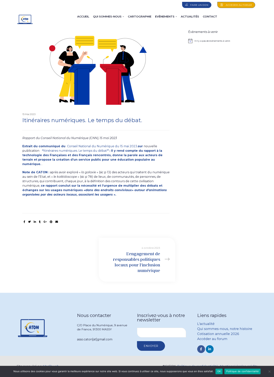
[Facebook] (201, 349)
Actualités (190, 16)
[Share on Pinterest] (51, 222)
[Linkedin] (210, 349)
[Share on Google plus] (45, 222)
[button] (197, 5)
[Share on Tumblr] (40, 222)
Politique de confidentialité (242, 371)
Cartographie (139, 16)
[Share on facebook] (24, 222)
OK (219, 371)
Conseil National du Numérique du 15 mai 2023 (101, 146)
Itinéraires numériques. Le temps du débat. (82, 120)
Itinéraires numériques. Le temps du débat (75, 150)
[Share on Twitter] (29, 222)
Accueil (83, 16)
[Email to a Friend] (56, 222)
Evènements (164, 16)
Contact (210, 16)
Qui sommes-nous (107, 16)
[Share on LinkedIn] (35, 222)
